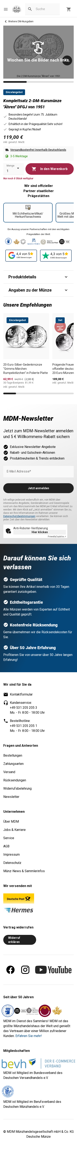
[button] (5, 9)
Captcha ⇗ (57, 536)
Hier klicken (40, 532)
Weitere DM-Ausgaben (20, 21)
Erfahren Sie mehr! (28, 1036)
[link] (16, 9)
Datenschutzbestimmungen (19, 516)
